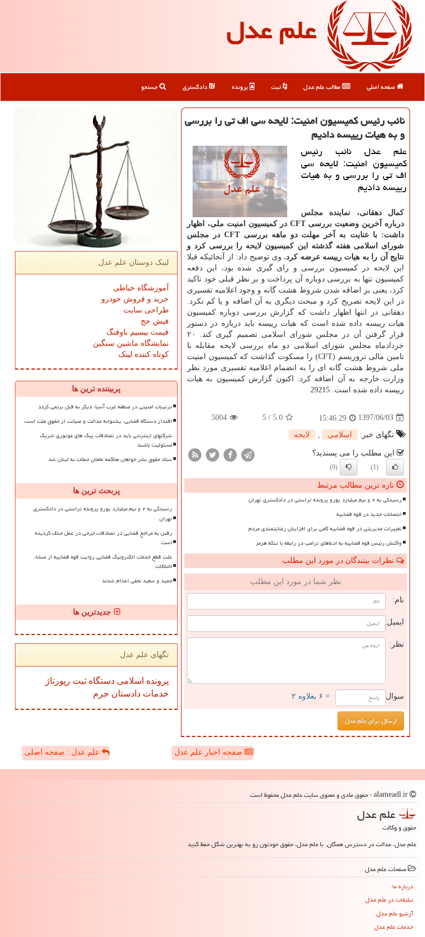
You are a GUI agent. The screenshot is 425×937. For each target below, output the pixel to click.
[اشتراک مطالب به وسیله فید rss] (195, 454)
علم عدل (271, 30)
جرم (101, 693)
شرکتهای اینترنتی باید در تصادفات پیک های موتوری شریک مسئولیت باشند (106, 440)
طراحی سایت (146, 310)
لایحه (302, 435)
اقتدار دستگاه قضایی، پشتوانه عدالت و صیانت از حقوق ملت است (98, 421)
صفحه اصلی (382, 87)
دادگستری (196, 87)
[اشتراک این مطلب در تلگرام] (248, 454)
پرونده (241, 87)
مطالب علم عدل (322, 87)
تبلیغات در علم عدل (389, 899)
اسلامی (340, 435)
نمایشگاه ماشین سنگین (131, 343)
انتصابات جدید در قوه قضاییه (369, 514)
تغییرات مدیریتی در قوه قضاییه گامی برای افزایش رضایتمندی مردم (325, 528)
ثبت (277, 87)
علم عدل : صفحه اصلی (63, 752)
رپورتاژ (57, 680)
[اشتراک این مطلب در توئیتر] (212, 454)
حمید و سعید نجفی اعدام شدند (137, 580)
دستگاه (100, 680)
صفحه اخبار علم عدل (209, 752)
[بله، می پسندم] (395, 467)
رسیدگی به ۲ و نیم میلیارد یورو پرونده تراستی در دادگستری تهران (325, 499)
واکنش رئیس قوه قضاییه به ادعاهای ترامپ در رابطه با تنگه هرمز (329, 543)
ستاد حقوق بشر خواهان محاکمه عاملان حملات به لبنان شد (110, 459)
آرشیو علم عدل (394, 913)
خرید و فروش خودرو (135, 299)
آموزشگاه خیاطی (141, 288)
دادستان (125, 693)
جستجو (150, 87)
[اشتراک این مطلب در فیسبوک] (230, 454)
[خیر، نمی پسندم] (348, 467)
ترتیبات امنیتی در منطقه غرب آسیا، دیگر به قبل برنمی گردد (105, 406)
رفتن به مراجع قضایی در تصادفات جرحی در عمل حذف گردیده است (103, 538)
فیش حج (155, 321)
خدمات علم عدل (393, 927)
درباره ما (402, 886)
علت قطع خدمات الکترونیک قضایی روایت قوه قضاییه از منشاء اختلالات (103, 561)
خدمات (155, 693)
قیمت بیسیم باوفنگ (137, 332)
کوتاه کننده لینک (143, 354)
